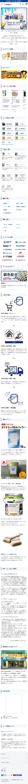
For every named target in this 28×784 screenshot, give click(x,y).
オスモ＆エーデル (4, 97)
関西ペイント (25, 97)
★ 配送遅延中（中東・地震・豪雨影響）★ (14, 1)
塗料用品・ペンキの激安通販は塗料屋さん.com (14, 779)
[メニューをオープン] (2, 4)
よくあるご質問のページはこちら (18, 640)
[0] (25, 4)
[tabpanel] (16, 100)
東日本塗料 (14, 97)
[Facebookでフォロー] (2, 770)
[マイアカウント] (23, 4)
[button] (10, 62)
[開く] (20, 4)
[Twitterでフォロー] (5, 770)
